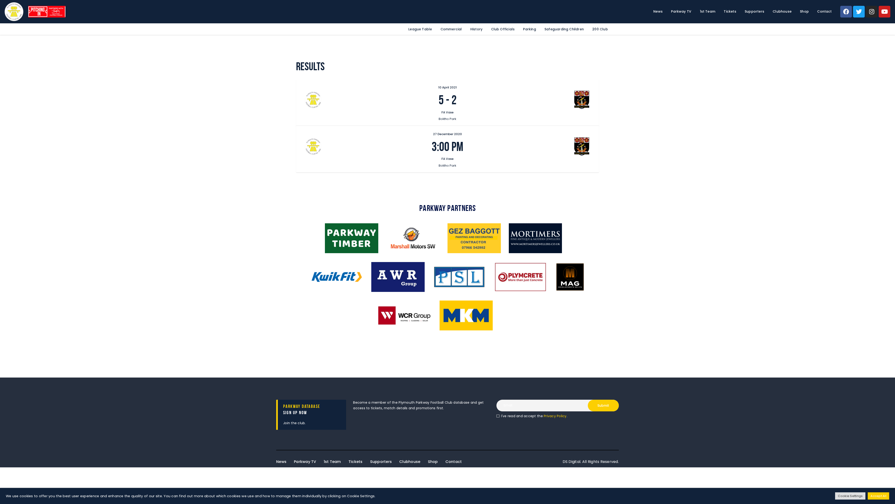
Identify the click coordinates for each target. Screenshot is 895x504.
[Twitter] (859, 12)
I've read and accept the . (534, 416)
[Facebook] (846, 12)
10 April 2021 (447, 87)
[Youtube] (884, 12)
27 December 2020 (447, 134)
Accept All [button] (878, 496)
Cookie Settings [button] (850, 496)
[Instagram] (872, 12)
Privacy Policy (555, 416)
